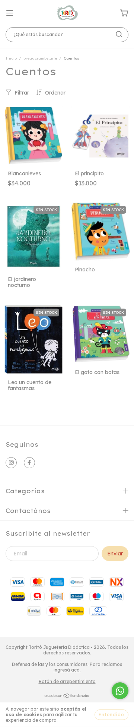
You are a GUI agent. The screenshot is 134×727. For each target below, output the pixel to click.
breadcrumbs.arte (40, 58)
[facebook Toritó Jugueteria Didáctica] (29, 462)
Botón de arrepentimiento (67, 681)
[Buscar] (119, 34)
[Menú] (9, 13)
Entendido (111, 714)
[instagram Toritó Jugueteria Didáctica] (11, 462)
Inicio (11, 58)
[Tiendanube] (67, 696)
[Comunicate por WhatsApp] (120, 690)
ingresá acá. (67, 670)
